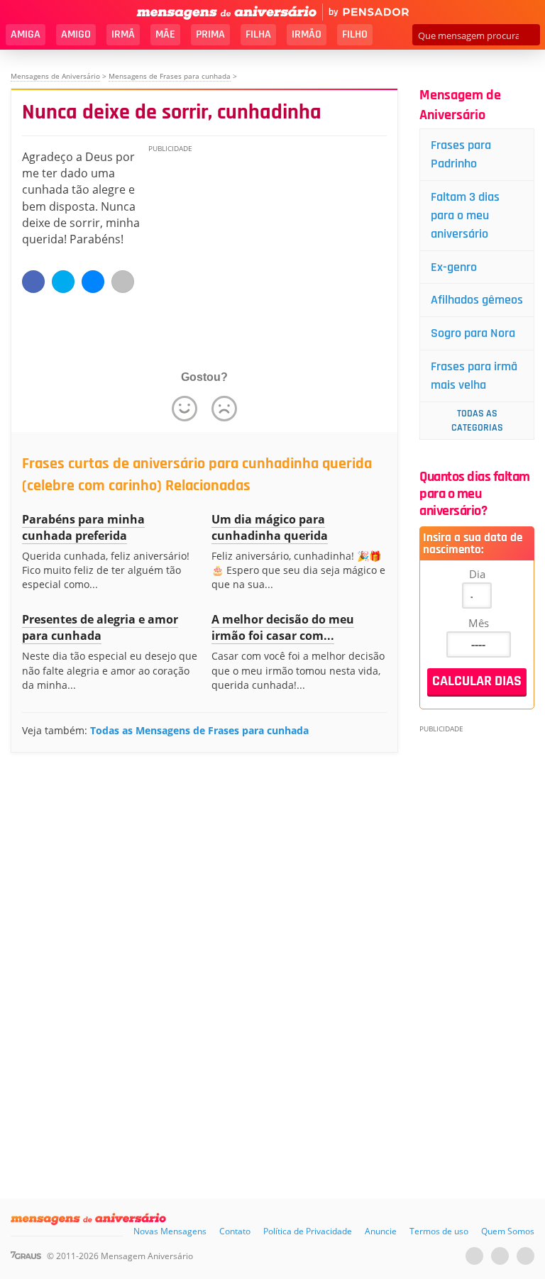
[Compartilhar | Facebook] (33, 281)
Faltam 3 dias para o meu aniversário (465, 215)
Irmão (306, 34)
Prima (210, 34)
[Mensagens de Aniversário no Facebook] (500, 1256)
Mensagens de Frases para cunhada (170, 76)
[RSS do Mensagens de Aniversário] (525, 1256)
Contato (235, 1231)
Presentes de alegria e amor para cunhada (100, 627)
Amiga (25, 34)
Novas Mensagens (170, 1231)
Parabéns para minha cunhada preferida (83, 527)
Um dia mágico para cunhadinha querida (269, 527)
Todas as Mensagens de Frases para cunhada (199, 730)
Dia (477, 574)
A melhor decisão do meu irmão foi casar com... (282, 627)
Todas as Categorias (477, 420)
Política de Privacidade (307, 1231)
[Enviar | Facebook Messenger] (93, 281)
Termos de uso (438, 1231)
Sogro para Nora (473, 333)
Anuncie (381, 1231)
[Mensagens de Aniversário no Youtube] (474, 1256)
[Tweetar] (63, 281)
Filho (355, 34)
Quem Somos (507, 1231)
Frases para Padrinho (461, 154)
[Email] (122, 281)
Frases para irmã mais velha (474, 375)
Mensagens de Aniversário (55, 76)
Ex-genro (454, 267)
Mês (478, 623)
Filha (258, 34)
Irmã (123, 34)
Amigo (76, 34)
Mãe (165, 34)
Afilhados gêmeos (477, 300)
